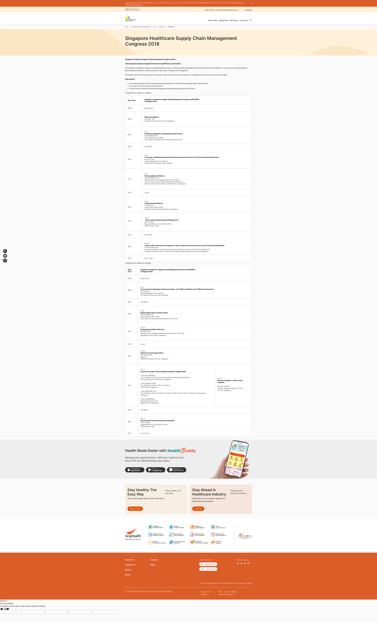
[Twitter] (245, 563)
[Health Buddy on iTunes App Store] (134, 469)
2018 (155, 26)
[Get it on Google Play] (155, 469)
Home (126, 26)
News (127, 575)
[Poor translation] (7, 609)
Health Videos (210, 569)
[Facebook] (238, 563)
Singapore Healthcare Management (141, 26)
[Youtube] (242, 563)
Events (128, 570)
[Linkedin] (249, 563)
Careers (154, 560)
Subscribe (198, 509)
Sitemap (204, 594)
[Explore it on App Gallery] (176, 469)
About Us (129, 560)
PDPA (221, 592)
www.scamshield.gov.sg (134, 5)
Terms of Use (205, 592)
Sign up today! (135, 509)
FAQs (152, 565)
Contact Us (130, 565)
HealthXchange (210, 564)
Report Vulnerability (226, 594)
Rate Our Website (230, 592)
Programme (162, 26)
